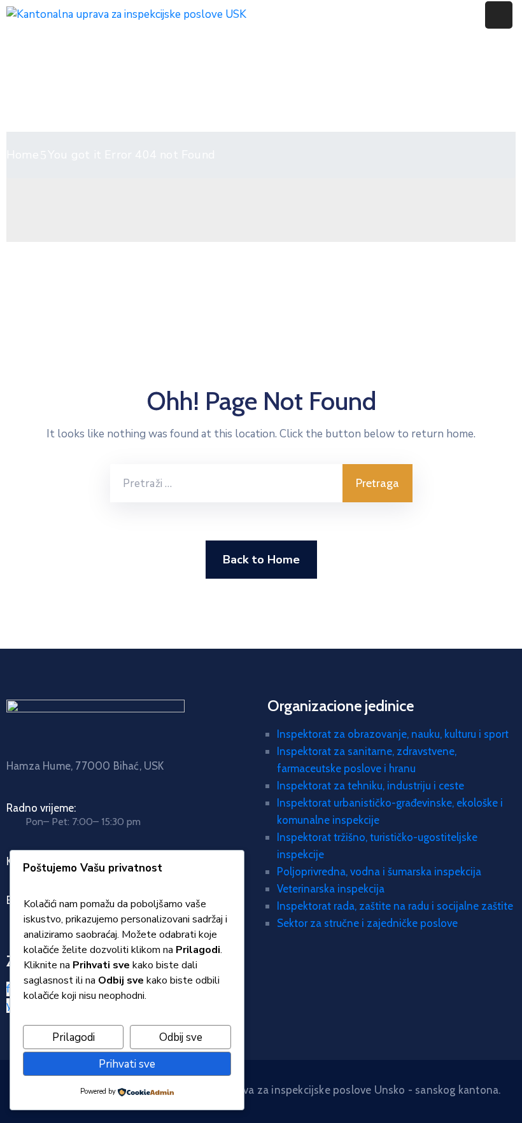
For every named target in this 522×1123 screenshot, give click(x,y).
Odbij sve (180, 1037)
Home (22, 154)
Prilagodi (73, 1037)
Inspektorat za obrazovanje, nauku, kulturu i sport (393, 734)
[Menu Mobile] (498, 15)
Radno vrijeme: (41, 808)
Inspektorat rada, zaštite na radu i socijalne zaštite (395, 906)
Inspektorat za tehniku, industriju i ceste (370, 785)
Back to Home (261, 559)
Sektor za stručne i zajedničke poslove (367, 923)
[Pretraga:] (226, 483)
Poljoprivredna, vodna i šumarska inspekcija (379, 871)
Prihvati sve (127, 1064)
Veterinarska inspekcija (330, 888)
